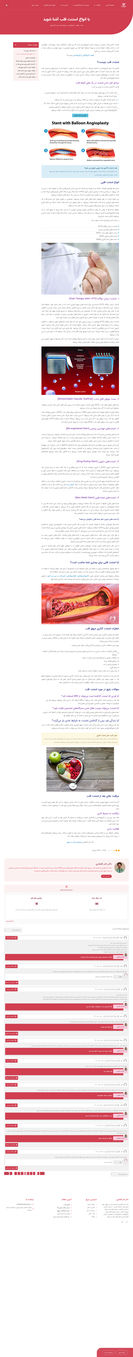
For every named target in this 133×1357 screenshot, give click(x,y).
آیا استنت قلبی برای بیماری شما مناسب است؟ (25, 64)
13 (22, 1173)
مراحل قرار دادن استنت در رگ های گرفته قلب (24, 54)
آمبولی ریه (70, 484)
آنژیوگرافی (71, 25)
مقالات (98, 5)
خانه (82, 25)
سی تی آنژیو (52, 576)
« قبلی (42, 1173)
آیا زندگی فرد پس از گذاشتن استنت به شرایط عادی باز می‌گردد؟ (25, 74)
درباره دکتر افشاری (49, 5)
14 (18, 1173)
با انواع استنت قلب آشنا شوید (66, 19)
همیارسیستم (9, 921)
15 (15, 1173)
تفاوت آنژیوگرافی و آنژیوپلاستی (83, 55)
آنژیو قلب (62, 576)
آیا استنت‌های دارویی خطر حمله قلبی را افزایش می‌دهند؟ (25, 61)
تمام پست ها (106, 876)
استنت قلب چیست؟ (29, 51)
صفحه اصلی (110, 5)
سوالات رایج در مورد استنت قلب (26, 71)
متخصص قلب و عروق (74, 842)
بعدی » (6, 1173)
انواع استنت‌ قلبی (30, 58)
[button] (6, 5)
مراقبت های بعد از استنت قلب (26, 77)
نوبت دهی (34, 5)
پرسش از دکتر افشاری (82, 5)
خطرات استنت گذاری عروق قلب (26, 67)
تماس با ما (64, 5)
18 (10, 1173)
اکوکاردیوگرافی (71, 576)
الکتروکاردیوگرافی (83, 576)
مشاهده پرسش (10, 938)
